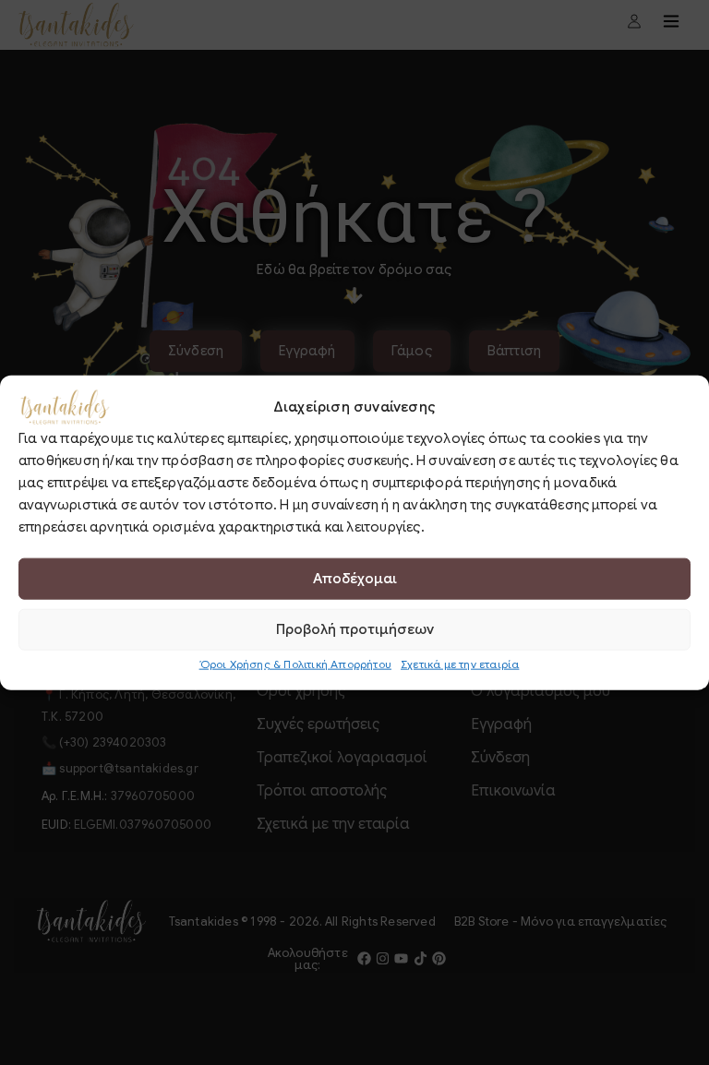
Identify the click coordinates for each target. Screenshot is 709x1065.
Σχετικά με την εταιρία (460, 663)
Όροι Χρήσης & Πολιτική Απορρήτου (295, 663)
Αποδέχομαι (355, 578)
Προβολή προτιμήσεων (355, 629)
